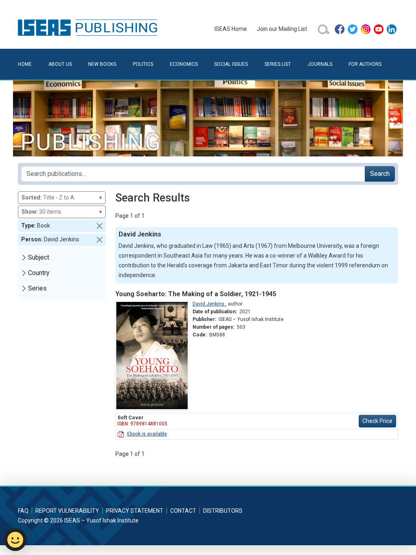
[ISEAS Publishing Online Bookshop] (89, 27)
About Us (60, 64)
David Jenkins (209, 304)
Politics (143, 64)
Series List (277, 64)
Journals (320, 64)
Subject (38, 257)
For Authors (365, 64)
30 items (62, 211)
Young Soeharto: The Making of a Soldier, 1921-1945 (195, 294)
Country (39, 273)
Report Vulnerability (67, 510)
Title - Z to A (62, 197)
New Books (102, 64)
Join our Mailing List (282, 29)
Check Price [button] (377, 421)
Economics (184, 64)
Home (25, 64)
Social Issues (231, 64)
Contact (183, 510)
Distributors (223, 510)
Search (380, 174)
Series (37, 288)
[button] (99, 226)
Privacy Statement (134, 510)
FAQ (23, 510)
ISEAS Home (230, 29)
